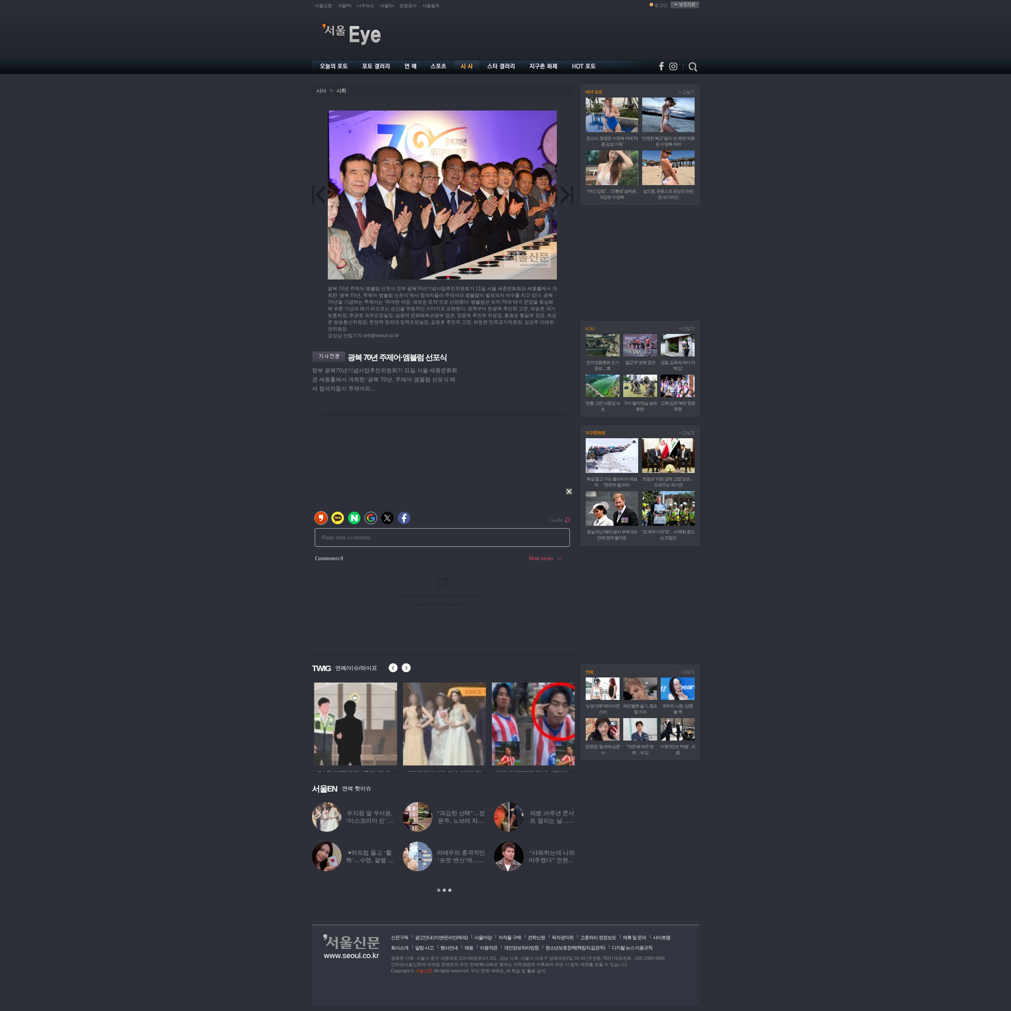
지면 (438, 937)
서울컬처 (431, 5)
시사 (321, 91)
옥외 (462, 937)
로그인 (660, 5)
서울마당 (483, 937)
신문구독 (399, 937)
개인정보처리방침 (521, 948)
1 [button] (438, 890)
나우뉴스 (365, 5)
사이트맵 (661, 937)
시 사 (589, 328)
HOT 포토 (593, 92)
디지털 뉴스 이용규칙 (632, 948)
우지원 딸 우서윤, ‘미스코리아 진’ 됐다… (369, 820)
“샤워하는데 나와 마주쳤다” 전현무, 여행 (552, 860)
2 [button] (444, 890)
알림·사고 (424, 948)
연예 (589, 672)
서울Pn (344, 5)
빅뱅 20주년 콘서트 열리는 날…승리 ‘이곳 (552, 820)
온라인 (450, 937)
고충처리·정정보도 (598, 937)
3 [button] (449, 890)
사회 (341, 91)
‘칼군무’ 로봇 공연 (640, 362)
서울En (387, 5)
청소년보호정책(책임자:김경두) (575, 948)
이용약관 (488, 948)
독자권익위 (562, 937)
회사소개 (399, 948)
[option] (353, 722)
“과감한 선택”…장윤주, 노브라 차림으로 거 (461, 820)
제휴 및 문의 (634, 937)
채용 (468, 948)
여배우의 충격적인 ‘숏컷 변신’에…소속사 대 (461, 860)
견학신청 (536, 937)
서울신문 (323, 5)
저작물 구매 (509, 937)
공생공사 (408, 5)
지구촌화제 (595, 432)
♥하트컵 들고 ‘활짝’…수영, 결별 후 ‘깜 (369, 860)
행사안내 (449, 948)
